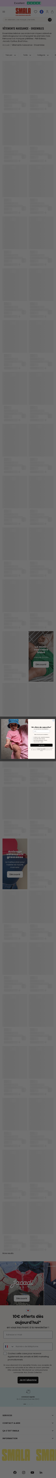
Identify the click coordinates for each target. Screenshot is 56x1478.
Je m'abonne (41, 745)
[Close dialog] (53, 720)
